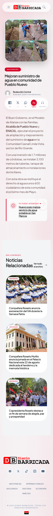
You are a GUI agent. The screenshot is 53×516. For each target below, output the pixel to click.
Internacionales (35, 484)
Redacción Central (22, 92)
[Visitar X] (18, 471)
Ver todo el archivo (38, 265)
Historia (26, 489)
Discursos (12, 489)
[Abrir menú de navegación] (8, 7)
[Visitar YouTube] (43, 471)
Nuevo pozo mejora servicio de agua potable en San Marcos (29, 211)
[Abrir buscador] (44, 7)
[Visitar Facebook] (10, 471)
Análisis (26, 493)
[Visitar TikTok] (26, 471)
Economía (41, 489)
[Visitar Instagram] (35, 471)
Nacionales (15, 484)
